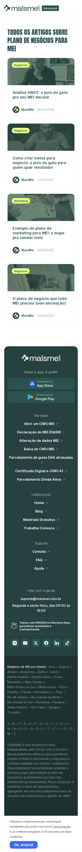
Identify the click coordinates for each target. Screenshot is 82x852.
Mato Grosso (33, 682)
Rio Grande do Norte (45, 697)
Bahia (42, 672)
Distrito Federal (17, 677)
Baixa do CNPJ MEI (39, 449)
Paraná (26, 692)
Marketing (21, 200)
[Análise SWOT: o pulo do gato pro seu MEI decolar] (41, 71)
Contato (39, 551)
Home (39, 503)
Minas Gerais (47, 687)
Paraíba (12, 692)
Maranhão (14, 682)
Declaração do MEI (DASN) (39, 432)
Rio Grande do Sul (20, 702)
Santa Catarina (17, 707)
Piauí (59, 692)
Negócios (20, 65)
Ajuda (39, 568)
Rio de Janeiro (17, 697)
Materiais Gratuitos (39, 520)
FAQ (39, 560)
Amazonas (27, 672)
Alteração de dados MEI (39, 440)
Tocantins (14, 712)
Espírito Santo (41, 677)
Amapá (12, 672)
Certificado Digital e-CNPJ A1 (39, 471)
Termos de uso (61, 826)
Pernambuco (43, 692)
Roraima (58, 702)
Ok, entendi (23, 845)
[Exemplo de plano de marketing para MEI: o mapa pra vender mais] (41, 207)
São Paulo (38, 707)
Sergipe (54, 707)
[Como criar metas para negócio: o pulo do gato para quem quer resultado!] (41, 137)
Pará (63, 687)
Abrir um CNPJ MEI (39, 424)
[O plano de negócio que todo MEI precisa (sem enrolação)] (41, 277)
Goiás (58, 677)
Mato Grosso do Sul (21, 687)
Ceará (53, 672)
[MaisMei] (41, 358)
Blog (39, 511)
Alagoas (64, 667)
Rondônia (42, 702)
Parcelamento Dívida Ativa (39, 479)
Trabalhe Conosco (39, 528)
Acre (52, 667)
